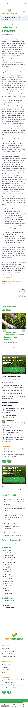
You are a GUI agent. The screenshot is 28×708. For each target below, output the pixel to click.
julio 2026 (8, 550)
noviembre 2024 (10, 557)
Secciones (8, 603)
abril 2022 (8, 590)
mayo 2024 (8, 572)
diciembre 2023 (9, 581)
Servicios (7, 605)
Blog (3, 672)
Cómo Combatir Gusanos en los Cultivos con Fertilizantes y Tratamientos (14, 526)
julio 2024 (8, 567)
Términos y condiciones (9, 656)
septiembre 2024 (10, 562)
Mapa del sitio (6, 670)
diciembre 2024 (9, 555)
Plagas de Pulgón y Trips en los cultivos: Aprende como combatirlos (13, 517)
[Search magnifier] (21, 3)
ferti (5, 34)
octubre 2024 (9, 560)
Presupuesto (6, 664)
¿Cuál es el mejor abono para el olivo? (14, 393)
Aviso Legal (5, 648)
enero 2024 (8, 579)
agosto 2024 (8, 564)
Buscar (4, 487)
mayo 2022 (8, 588)
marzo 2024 (8, 576)
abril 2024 (8, 574)
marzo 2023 (8, 583)
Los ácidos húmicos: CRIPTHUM (22, 293)
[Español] (2, 706)
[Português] (8, 706)
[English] (4, 706)
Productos (5, 667)
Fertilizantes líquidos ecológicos (12, 390)
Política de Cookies (8, 654)
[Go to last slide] (4, 330)
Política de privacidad (8, 651)
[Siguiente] (23, 330)
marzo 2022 (8, 593)
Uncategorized (17, 24)
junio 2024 (8, 569)
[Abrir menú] (24, 11)
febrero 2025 (9, 553)
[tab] (10, 347)
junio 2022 (8, 586)
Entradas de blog (7, 24)
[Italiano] (6, 706)
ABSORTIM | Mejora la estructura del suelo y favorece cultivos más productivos (14, 502)
